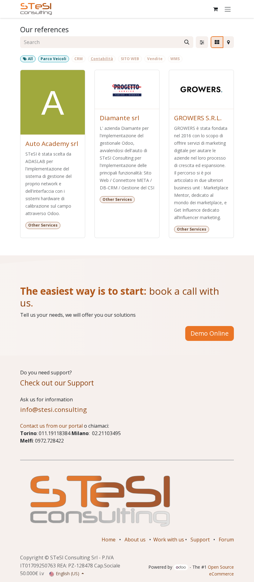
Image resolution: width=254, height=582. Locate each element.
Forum (226, 539)
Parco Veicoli (53, 58)
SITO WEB (130, 58)
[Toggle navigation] (227, 8)
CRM (78, 58)
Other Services (43, 225)
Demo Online (209, 333)
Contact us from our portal (51, 425)
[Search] (186, 42)
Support (200, 539)
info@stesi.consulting (53, 409)
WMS (175, 58)
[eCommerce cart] (215, 9)
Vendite (155, 58)
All (30, 58)
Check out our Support (57, 383)
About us (135, 539)
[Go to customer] (52, 102)
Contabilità (102, 58)
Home (109, 539)
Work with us (168, 539)
